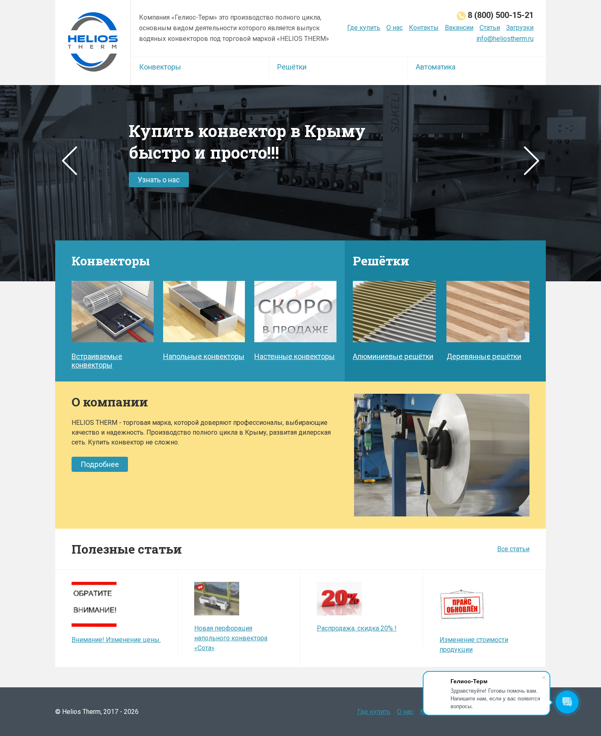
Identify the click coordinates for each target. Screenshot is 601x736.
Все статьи (513, 549)
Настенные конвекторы (294, 356)
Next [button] (531, 160)
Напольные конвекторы (203, 356)
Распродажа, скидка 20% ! (357, 628)
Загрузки (520, 27)
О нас (394, 27)
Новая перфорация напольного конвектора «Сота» (230, 638)
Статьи (490, 27)
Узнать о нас (159, 179)
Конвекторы (160, 67)
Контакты (424, 27)
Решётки (292, 67)
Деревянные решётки (483, 356)
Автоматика (435, 67)
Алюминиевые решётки (393, 356)
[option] (300, 183)
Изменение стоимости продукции (474, 644)
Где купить (363, 27)
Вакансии (459, 27)
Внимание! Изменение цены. (116, 640)
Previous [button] (69, 160)
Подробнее (100, 464)
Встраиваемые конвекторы (97, 360)
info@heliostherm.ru (505, 39)
